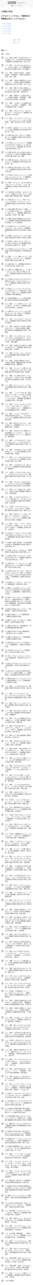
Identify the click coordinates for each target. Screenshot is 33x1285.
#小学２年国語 (7, 23)
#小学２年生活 (7, 31)
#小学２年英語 (7, 28)
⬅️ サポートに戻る (16, 5)
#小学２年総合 (7, 33)
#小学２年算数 (7, 26)
